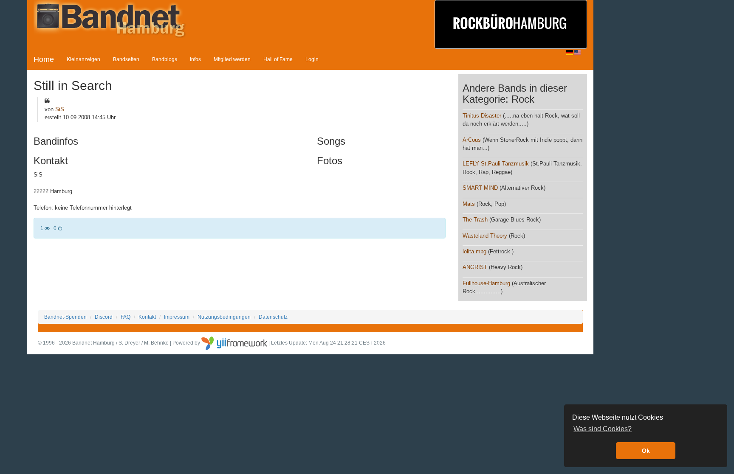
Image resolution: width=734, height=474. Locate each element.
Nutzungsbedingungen (224, 317)
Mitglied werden (232, 59)
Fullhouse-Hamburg (487, 283)
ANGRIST (475, 267)
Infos (195, 59)
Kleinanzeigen (83, 59)
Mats (469, 204)
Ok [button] (646, 450)
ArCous (472, 140)
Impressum (176, 317)
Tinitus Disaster (482, 115)
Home (44, 59)
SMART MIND (480, 188)
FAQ (125, 317)
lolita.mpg (474, 251)
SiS (59, 109)
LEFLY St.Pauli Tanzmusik (496, 163)
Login (312, 59)
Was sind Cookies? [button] (602, 428)
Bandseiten (126, 59)
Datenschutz (273, 317)
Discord (104, 317)
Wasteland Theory (485, 236)
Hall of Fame (278, 59)
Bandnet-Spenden (65, 317)
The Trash (475, 219)
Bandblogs (164, 59)
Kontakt (147, 317)
